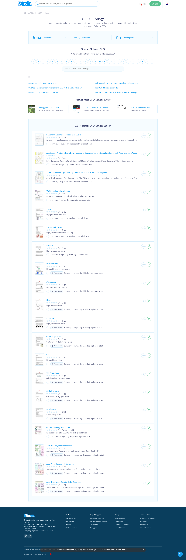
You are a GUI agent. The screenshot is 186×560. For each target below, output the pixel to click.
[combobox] (67, 3)
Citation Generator (71, 528)
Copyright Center (120, 518)
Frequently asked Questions (98, 521)
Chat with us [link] (94, 524)
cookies (70, 550)
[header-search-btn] (37, 4)
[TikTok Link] (30, 536)
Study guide (94, 528)
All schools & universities (147, 518)
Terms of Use (28, 554)
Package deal (129, 38)
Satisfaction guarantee (97, 518)
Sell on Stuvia (69, 521)
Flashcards (86, 38)
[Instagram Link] (26, 536)
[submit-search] (120, 68)
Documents (47, 38)
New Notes (143, 521)
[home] (25, 4)
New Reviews (144, 524)
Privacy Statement (40, 554)
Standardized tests (145, 528)
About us (68, 524)
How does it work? (71, 518)
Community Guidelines (122, 524)
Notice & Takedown (121, 528)
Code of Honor (119, 521)
